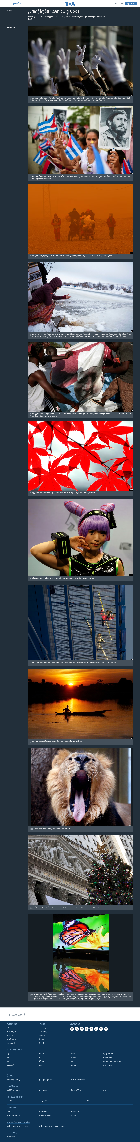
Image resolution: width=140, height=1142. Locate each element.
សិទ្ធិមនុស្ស (42, 1061)
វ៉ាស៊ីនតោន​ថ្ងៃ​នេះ (11, 1032)
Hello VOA (41, 1035)
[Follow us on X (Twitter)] (77, 1029)
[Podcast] (101, 1029)
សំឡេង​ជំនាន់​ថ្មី (42, 1039)
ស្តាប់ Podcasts (43, 1090)
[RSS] (96, 1029)
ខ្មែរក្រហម (73, 1065)
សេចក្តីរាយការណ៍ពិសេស (77, 1069)
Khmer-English (107, 1065)
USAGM (9, 1111)
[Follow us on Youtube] (82, 1029)
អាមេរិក (9, 1061)
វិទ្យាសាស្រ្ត (73, 1057)
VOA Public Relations (13, 1115)
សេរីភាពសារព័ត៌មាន (108, 1057)
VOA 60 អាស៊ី (11, 1043)
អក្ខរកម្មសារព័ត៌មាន (108, 1054)
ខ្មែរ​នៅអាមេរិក (10, 1065)
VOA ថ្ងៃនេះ (10, 1035)
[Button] (11, 28)
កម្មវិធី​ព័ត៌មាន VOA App (13, 1090)
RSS (104, 1090)
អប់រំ (40, 1069)
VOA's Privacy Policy (45, 1115)
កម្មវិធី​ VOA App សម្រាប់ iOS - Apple (17, 1126)
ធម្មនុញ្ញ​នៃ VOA (43, 1101)
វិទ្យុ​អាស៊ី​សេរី (74, 1115)
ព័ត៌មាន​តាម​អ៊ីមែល (76, 1090)
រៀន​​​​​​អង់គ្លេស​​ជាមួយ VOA (45, 1079)
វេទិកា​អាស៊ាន (42, 1043)
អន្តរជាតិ (9, 1057)
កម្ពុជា (8, 1054)
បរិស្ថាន (73, 1054)
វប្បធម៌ (73, 1061)
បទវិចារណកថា (107, 1069)
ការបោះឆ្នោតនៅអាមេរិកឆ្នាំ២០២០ (112, 1061)
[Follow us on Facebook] (72, 1029)
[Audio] (116, 3)
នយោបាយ (42, 1054)
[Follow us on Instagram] (86, 1029)
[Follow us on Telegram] (91, 1029)
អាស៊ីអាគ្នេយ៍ (10, 1069)
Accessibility (75, 1111)
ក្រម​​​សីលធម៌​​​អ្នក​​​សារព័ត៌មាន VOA (80, 1101)
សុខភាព (41, 1065)
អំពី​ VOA (9, 1101)
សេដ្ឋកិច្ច (41, 1057)
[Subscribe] (106, 1029)
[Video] (122, 3)
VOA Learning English (78, 1079)
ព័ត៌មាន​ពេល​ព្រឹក (42, 1028)
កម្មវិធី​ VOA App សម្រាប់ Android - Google (51, 1126)
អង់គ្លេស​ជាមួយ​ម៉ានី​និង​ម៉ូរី (13, 1079)
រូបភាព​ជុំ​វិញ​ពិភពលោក (20, 3)
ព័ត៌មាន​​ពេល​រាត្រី (42, 1032)
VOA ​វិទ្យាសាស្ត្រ (11, 1039)
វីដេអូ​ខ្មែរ (9, 1028)
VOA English (43, 1111)
